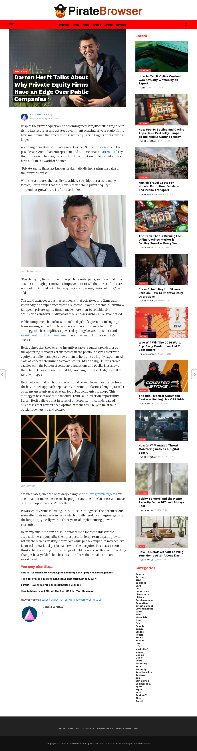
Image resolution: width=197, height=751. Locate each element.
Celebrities (142, 591)
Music (139, 657)
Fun (137, 623)
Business (64, 24)
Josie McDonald (149, 141)
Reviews (121, 24)
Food (138, 620)
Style (138, 689)
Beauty (139, 574)
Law (137, 643)
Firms (69, 600)
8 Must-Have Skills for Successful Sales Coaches (51, 584)
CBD (137, 588)
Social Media (143, 683)
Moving (139, 655)
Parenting (141, 663)
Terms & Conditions (127, 728)
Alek (143, 88)
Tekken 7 (141, 695)
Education (141, 603)
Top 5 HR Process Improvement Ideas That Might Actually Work (59, 578)
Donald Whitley (42, 114)
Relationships (143, 672)
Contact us (88, 728)
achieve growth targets (99, 494)
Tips (138, 698)
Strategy (97, 600)
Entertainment (144, 606)
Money (139, 652)
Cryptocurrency (145, 600)
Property (140, 669)
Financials (141, 617)
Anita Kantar (147, 248)
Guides (109, 24)
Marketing (141, 649)
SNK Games (142, 680)
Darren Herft (109, 152)
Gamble (140, 626)
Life (137, 646)
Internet (140, 640)
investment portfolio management (45, 335)
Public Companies (82, 600)
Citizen (139, 597)
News (86, 24)
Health (139, 634)
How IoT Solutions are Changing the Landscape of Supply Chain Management (67, 572)
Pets (138, 666)
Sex (137, 678)
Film (138, 614)
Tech (138, 692)
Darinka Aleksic (148, 354)
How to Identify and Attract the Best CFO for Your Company (57, 591)
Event (139, 611)
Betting (139, 577)
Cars (76, 24)
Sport (138, 686)
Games (97, 24)
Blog (138, 580)
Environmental (144, 608)
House (139, 637)
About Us (73, 728)
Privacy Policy (105, 728)
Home (62, 728)
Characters (142, 594)
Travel (139, 701)
